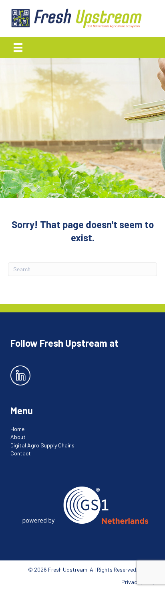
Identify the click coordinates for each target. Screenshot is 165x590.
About (18, 436)
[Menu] (18, 47)
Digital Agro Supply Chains (42, 445)
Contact (20, 453)
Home (17, 428)
